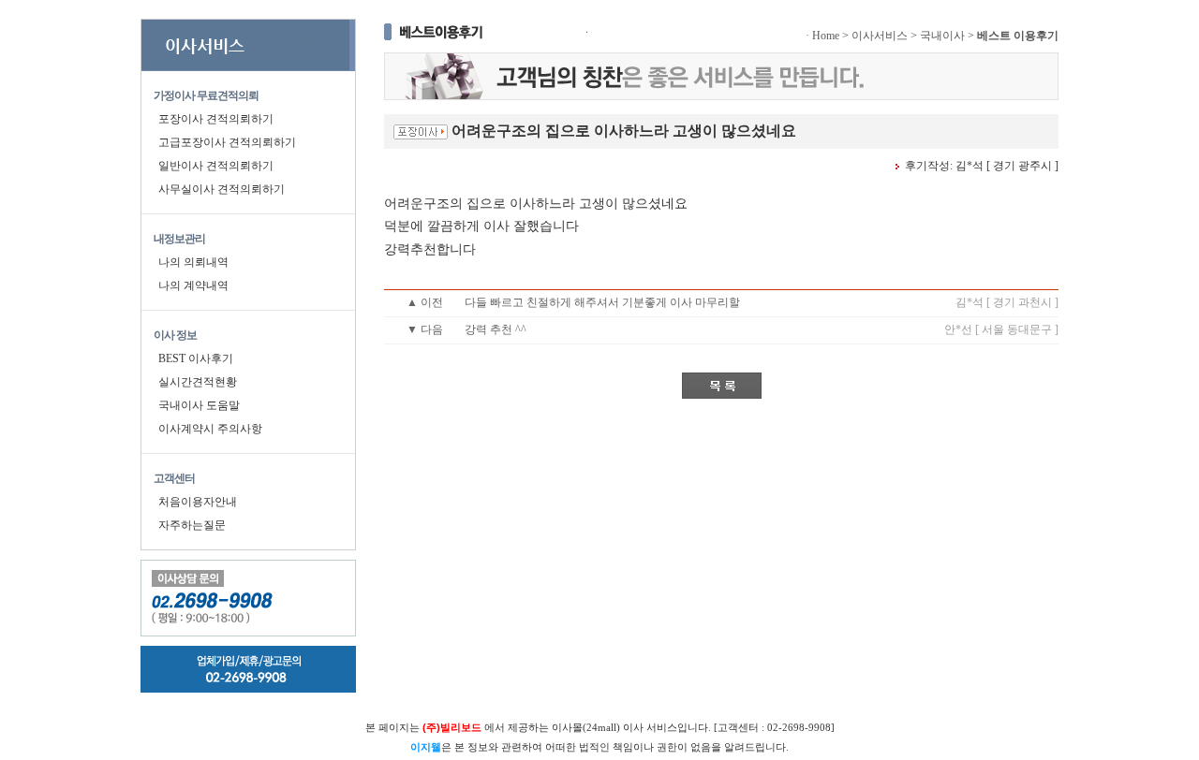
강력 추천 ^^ (495, 329)
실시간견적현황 (197, 381)
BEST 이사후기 (195, 358)
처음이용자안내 (197, 501)
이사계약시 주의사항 (210, 428)
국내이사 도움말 (199, 405)
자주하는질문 (192, 525)
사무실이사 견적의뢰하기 (221, 189)
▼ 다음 (425, 329)
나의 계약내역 (193, 285)
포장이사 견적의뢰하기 (216, 118)
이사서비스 (879, 35)
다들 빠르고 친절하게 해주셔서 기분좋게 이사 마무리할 (602, 302)
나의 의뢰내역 (193, 262)
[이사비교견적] (248, 45)
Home (825, 35)
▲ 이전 (425, 302)
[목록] (722, 386)
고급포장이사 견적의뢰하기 (227, 142)
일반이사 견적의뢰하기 (216, 165)
